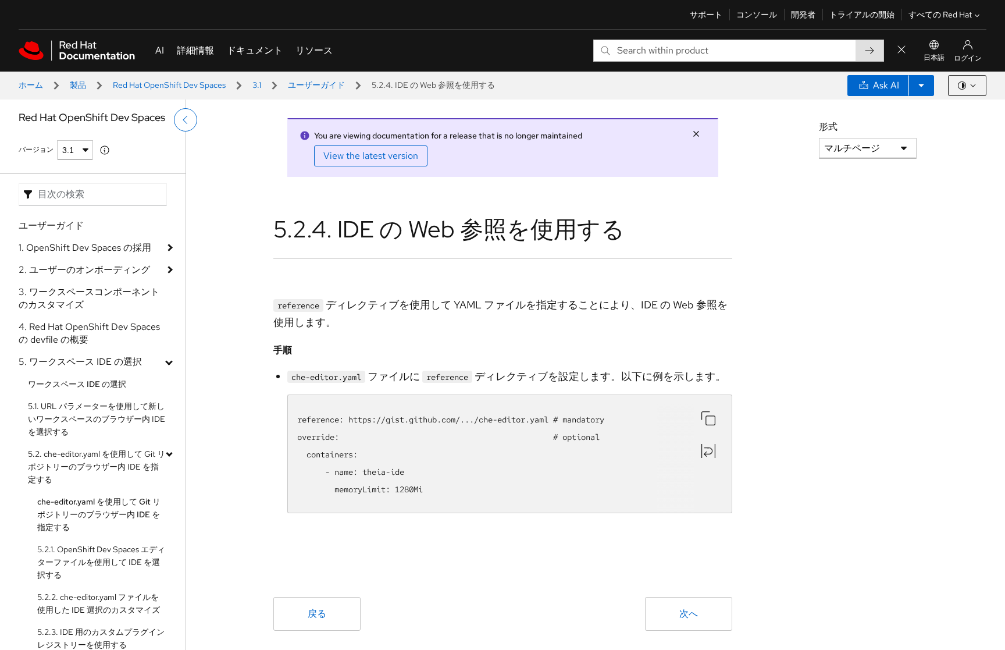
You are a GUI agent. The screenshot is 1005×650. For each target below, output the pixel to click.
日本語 (934, 57)
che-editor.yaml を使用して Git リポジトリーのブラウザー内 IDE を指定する (99, 514)
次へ (688, 614)
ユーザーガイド (316, 85)
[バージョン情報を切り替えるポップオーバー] (105, 150)
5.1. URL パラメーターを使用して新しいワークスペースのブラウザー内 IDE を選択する (96, 419)
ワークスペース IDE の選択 (77, 384)
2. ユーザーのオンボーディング (84, 270)
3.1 (256, 85)
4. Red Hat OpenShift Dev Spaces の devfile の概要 (89, 333)
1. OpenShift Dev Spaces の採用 (85, 247)
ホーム (31, 85)
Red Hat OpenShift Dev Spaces (169, 85)
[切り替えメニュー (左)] (185, 120)
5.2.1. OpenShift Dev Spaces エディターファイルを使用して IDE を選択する (101, 562)
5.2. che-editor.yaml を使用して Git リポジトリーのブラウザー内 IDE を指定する (96, 467)
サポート (706, 14)
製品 (78, 85)
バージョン (36, 149)
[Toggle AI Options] (921, 85)
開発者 (803, 14)
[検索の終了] (901, 50)
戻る (317, 614)
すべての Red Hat (940, 14)
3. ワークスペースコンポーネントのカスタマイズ (89, 298)
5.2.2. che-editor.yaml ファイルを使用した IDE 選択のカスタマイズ (98, 603)
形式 (828, 126)
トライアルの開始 (861, 14)
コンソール (756, 14)
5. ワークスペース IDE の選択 (80, 362)
